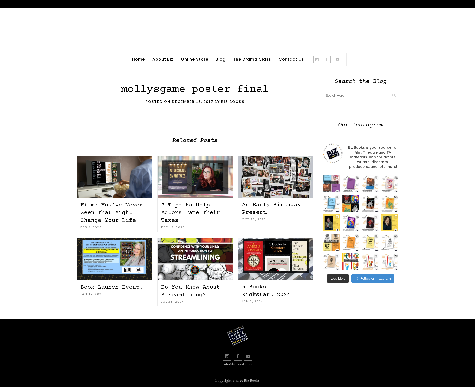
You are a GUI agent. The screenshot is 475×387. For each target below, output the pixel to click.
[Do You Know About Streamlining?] (195, 259)
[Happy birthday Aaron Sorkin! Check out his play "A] (331, 222)
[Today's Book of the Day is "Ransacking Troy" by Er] (389, 203)
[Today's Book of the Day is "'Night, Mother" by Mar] (331, 203)
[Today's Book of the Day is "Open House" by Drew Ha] (370, 203)
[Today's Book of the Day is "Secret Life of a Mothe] (389, 183)
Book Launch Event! (111, 287)
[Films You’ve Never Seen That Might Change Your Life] (114, 177)
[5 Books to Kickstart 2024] (275, 259)
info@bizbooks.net (238, 364)
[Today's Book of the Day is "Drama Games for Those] (389, 261)
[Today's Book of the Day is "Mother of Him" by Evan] (350, 183)
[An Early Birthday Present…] (275, 177)
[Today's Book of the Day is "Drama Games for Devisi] (370, 261)
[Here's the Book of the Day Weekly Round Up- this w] (331, 183)
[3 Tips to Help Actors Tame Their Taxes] (195, 177)
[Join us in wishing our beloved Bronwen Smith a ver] (389, 222)
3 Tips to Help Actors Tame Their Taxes (190, 213)
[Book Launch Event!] (114, 259)
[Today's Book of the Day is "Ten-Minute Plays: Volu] (350, 242)
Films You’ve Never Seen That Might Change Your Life (111, 213)
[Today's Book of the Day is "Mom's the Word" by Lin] (370, 183)
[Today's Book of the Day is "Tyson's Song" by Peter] (350, 222)
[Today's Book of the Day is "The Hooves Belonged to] (370, 222)
